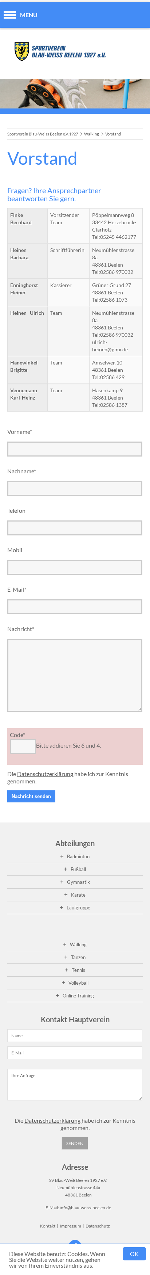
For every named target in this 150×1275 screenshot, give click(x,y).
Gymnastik (78, 882)
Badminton (78, 856)
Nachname (21, 470)
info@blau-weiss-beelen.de (85, 1207)
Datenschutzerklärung (45, 773)
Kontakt (47, 1226)
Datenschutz (98, 1226)
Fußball (78, 869)
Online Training (78, 996)
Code (17, 734)
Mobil (14, 549)
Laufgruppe (78, 908)
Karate (78, 895)
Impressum (70, 1226)
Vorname (19, 431)
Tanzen (78, 957)
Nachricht (20, 628)
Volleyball (78, 983)
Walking (91, 133)
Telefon (16, 510)
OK (134, 1253)
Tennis (78, 970)
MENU (29, 14)
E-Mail (16, 589)
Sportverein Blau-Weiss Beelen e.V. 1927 (42, 133)
